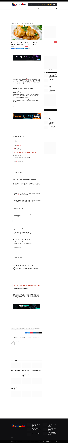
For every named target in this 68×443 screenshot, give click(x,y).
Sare (14, 148)
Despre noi (28, 441)
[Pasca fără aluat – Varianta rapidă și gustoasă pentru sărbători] (16, 394)
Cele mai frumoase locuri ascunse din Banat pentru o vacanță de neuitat (36, 400)
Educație (29, 8)
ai (31, 81)
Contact (56, 441)
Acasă (14, 8)
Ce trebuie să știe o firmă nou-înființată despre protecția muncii (52, 122)
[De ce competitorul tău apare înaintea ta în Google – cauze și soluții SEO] (46, 86)
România (18, 95)
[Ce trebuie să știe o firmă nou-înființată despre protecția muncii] (46, 122)
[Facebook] (8, 54)
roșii (31, 91)
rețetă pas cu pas (28, 328)
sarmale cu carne (37, 328)
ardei (18, 92)
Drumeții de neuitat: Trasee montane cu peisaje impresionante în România (36, 371)
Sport (45, 8)
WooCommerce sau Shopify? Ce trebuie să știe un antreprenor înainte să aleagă (29, 0)
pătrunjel (18, 194)
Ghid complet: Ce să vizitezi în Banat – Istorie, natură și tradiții (26, 387)
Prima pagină (12, 23)
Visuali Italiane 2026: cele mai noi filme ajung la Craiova (26, 399)
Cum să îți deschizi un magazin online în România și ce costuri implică (53, 113)
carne (14, 91)
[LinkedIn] (8, 58)
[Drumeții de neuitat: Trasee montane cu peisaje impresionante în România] (37, 365)
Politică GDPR (47, 441)
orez (17, 91)
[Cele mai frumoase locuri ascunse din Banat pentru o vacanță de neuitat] (37, 394)
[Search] (56, 8)
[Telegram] (8, 62)
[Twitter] (8, 56)
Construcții (25, 8)
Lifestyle (33, 8)
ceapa (20, 173)
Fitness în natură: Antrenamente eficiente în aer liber (53, 118)
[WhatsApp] (8, 64)
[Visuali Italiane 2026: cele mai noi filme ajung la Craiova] (26, 394)
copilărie (31, 83)
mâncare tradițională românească (21, 328)
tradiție (13, 80)
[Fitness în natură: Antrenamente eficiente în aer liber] (46, 118)
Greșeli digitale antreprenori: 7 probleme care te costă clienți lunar (52, 90)
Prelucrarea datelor (42, 441)
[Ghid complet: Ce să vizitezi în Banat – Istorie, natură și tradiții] (26, 381)
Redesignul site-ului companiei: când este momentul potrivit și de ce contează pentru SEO (52, 80)
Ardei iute (15, 258)
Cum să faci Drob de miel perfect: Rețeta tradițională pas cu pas (36, 387)
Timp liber (26, 46)
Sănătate (42, 8)
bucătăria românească (32, 78)
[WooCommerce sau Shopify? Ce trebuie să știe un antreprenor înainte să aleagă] (46, 75)
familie (27, 79)
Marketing (37, 8)
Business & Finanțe (19, 8)
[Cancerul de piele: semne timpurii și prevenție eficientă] (46, 127)
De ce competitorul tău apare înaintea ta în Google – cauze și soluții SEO (52, 86)
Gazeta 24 (15, 46)
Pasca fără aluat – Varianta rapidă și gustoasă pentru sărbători (15, 400)
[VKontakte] (8, 60)
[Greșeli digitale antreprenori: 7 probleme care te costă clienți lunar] (46, 90)
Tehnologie (49, 8)
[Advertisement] (34, 16)
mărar (18, 144)
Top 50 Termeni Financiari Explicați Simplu (19, 337)
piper (16, 148)
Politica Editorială (52, 441)
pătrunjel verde (19, 145)
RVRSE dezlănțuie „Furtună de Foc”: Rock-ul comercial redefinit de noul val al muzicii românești (16, 387)
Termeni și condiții (37, 441)
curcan (21, 282)
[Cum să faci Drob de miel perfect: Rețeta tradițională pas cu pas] (37, 381)
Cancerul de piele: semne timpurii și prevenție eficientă (52, 127)
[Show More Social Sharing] (29, 48)
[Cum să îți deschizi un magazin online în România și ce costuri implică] (46, 113)
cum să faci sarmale (14, 328)
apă (16, 161)
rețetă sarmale (32, 328)
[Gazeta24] (18, 4)
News (15, 23)
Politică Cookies (32, 441)
